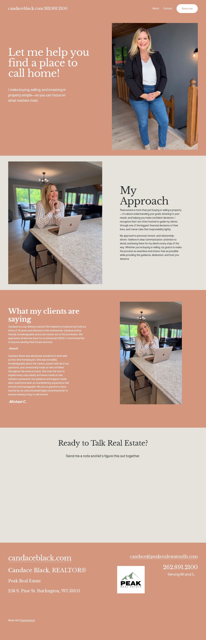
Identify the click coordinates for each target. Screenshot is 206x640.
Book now (187, 8)
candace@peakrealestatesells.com (164, 556)
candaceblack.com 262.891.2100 (37, 8)
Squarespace (27, 620)
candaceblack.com (39, 558)
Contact (167, 8)
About (155, 8)
